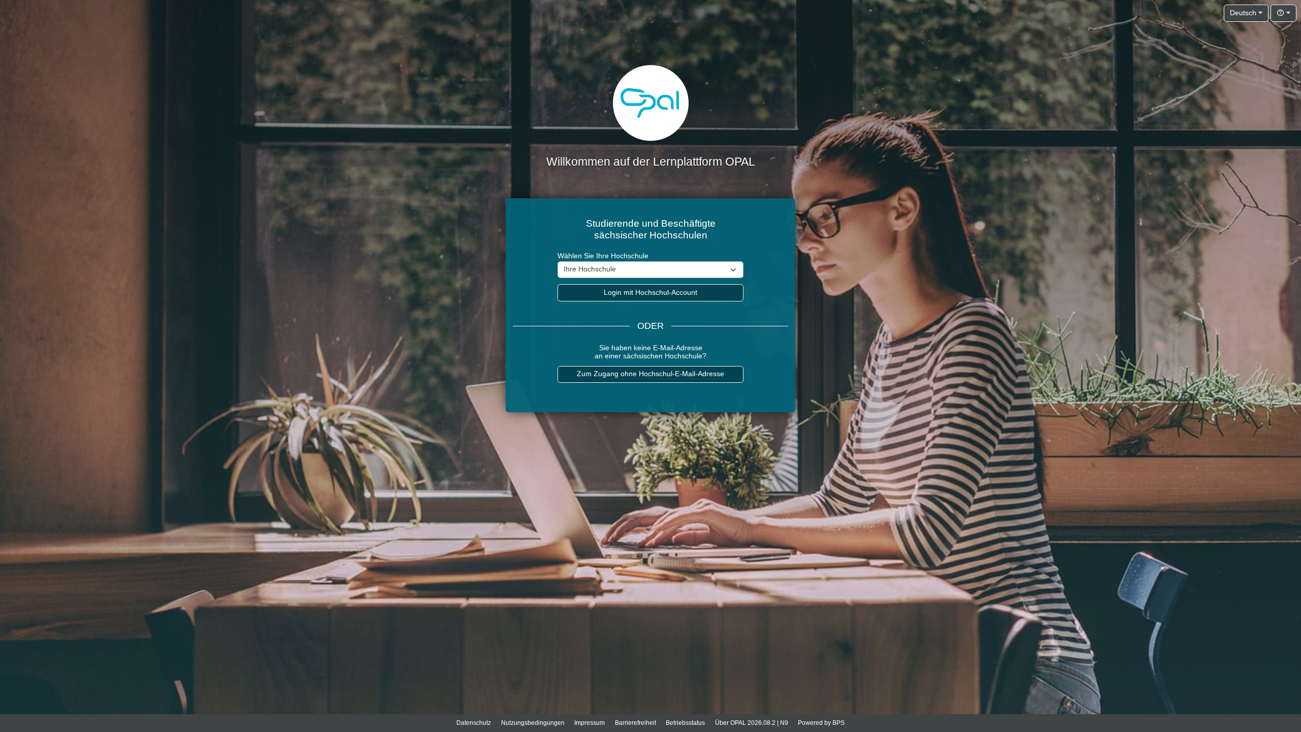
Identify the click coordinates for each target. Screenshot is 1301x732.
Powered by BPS (821, 722)
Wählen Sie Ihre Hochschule (602, 256)
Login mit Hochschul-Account (650, 292)
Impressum (589, 722)
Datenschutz (473, 722)
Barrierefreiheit (635, 722)
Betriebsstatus (685, 722)
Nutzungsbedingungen (533, 722)
